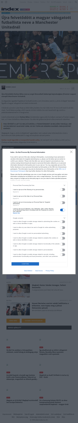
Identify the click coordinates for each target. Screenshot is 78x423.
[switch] (62, 189)
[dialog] (39, 211)
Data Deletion (28, 270)
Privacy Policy (50, 270)
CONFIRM (25, 264)
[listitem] (39, 185)
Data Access (39, 270)
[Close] (72, 152)
